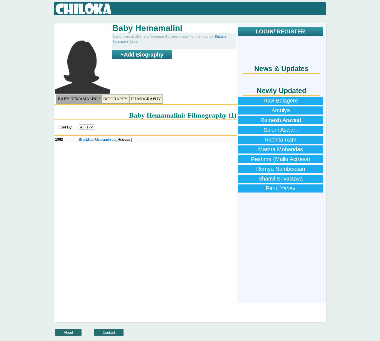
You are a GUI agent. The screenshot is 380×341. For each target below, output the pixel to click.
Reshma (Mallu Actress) (280, 159)
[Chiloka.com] (83, 8)
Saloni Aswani (281, 130)
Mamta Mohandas (280, 149)
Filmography (146, 99)
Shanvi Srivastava (280, 179)
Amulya (281, 110)
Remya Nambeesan (280, 169)
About (68, 332)
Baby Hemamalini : (79, 99)
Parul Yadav (280, 188)
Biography (115, 99)
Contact (109, 332)
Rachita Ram (281, 140)
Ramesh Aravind (280, 120)
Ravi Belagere (280, 101)
